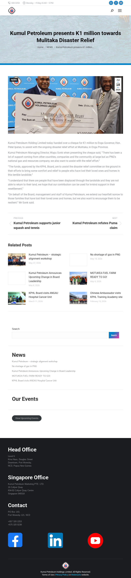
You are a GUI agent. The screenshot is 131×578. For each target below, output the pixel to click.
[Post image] (17, 259)
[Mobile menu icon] (120, 10)
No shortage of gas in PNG (105, 254)
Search (15, 328)
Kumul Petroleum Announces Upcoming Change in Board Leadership (45, 277)
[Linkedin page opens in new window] (111, 3)
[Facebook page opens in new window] (116, 3)
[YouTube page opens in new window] (121, 3)
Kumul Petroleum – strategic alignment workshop (45, 256)
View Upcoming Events (26, 418)
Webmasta (76, 575)
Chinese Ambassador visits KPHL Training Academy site (106, 295)
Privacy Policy (61, 575)
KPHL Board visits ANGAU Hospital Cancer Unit (43, 295)
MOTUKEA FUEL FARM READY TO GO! (103, 275)
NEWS (14, 80)
